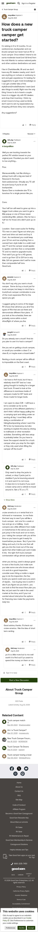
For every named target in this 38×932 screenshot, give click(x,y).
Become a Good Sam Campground (19, 813)
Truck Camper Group (11, 9)
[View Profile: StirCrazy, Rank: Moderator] (4, 507)
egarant (21, 750)
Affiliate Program (19, 809)
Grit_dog (10, 140)
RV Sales (19, 827)
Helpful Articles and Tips (19, 850)
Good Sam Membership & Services (19, 840)
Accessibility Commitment (21, 904)
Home (19, 783)
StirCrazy (10, 506)
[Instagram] (15, 773)
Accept (31, 928)
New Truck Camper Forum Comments (18, 738)
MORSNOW (22, 741)
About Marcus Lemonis (19, 822)
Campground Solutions (19, 844)
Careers (20, 875)
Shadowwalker (24, 725)
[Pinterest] (22, 773)
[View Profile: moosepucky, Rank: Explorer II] (4, 731)
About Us (19, 787)
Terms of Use (21, 899)
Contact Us (19, 791)
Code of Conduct (19, 805)
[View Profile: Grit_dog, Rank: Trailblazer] (4, 141)
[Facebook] (11, 768)
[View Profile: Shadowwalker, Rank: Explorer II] (4, 722)
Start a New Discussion (19, 680)
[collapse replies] (19, 138)
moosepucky (24, 733)
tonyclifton (11, 15)
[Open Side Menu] (3, 3)
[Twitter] (19, 768)
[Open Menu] (34, 9)
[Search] (18, 3)
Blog (13, 875)
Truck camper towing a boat (19, 755)
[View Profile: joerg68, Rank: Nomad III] (4, 333)
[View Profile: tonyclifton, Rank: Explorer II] (4, 16)
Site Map (19, 800)
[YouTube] (26, 768)
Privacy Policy (21, 887)
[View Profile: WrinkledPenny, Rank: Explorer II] (4, 756)
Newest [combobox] (31, 134)
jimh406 (10, 277)
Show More (10, 500)
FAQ (19, 795)
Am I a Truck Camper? (16, 730)
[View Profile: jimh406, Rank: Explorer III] (4, 278)
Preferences (10, 928)
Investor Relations (21, 895)
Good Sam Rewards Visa (19, 818)
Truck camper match (16, 720)
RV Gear (19, 832)
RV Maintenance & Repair (19, 836)
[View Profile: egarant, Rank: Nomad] (4, 748)
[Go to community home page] (11, 3)
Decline (21, 928)
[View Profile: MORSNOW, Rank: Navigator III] (4, 740)
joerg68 (10, 332)
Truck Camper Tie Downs (18, 747)
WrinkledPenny (24, 758)
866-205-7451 (20, 864)
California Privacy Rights (21, 891)
